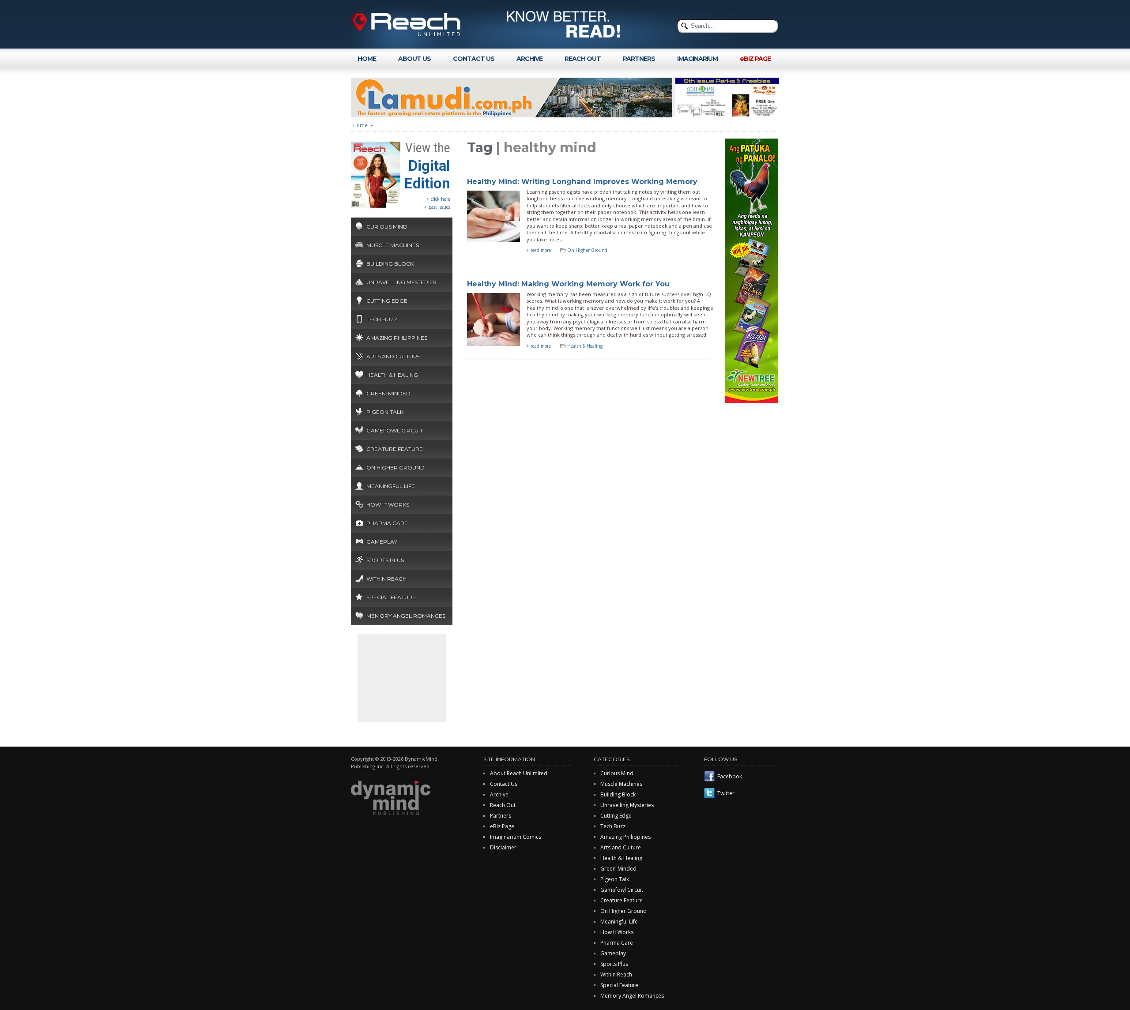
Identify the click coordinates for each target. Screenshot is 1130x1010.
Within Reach (386, 578)
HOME (367, 59)
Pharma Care (387, 523)
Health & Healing (392, 375)
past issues (439, 207)
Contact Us (503, 784)
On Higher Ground (395, 467)
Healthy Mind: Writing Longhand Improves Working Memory (582, 181)
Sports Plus (385, 560)
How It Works (387, 504)
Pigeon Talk (384, 412)
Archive (499, 794)
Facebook (729, 776)
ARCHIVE (529, 59)
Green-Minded (388, 393)
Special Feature (391, 597)
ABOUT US (414, 59)
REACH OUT (583, 59)
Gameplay (381, 541)
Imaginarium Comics (515, 837)
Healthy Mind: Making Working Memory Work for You (568, 284)
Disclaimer (503, 847)
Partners (500, 815)
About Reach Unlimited (518, 773)
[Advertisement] (402, 678)
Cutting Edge (386, 300)
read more (541, 250)
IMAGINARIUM (697, 59)
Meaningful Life (390, 486)
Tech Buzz (381, 319)
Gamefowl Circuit (394, 430)
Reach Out (503, 805)
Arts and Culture (393, 356)
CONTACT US (473, 59)
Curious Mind (386, 226)
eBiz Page (502, 826)
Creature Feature (394, 449)
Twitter (725, 793)
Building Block (390, 263)
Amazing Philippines (396, 337)
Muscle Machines (392, 245)
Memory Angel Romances (405, 615)
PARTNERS (639, 59)
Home (360, 125)
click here (440, 199)
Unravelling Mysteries (401, 282)
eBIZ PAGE (755, 59)
